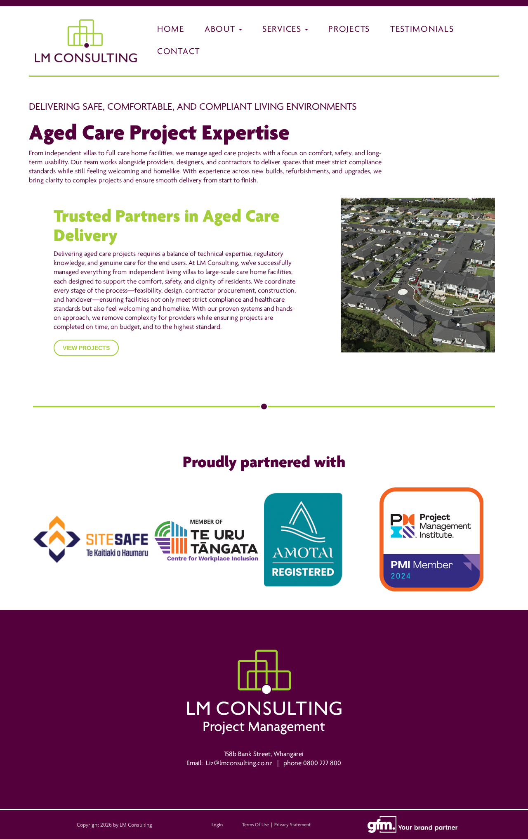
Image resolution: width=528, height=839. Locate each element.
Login (217, 824)
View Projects (86, 348)
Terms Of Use (255, 824)
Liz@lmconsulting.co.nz (239, 763)
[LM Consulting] (86, 40)
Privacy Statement (292, 824)
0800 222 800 (322, 763)
